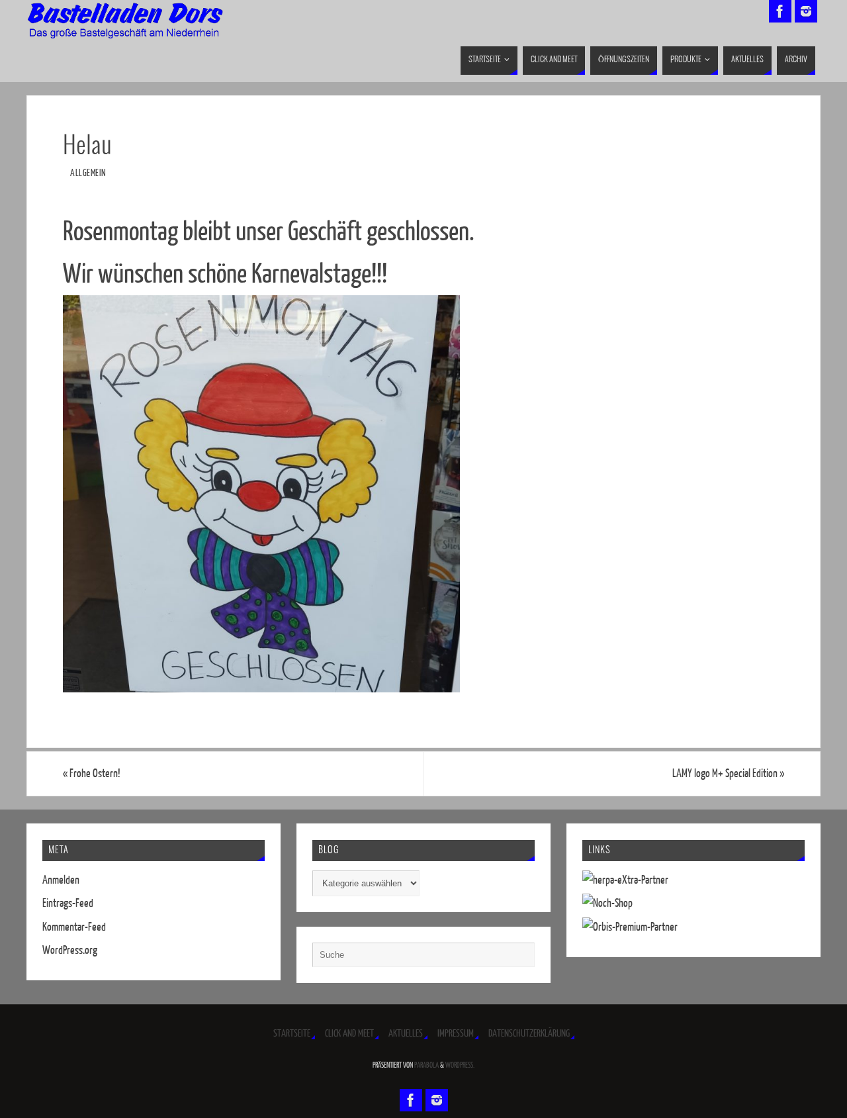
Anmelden (60, 880)
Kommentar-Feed (74, 927)
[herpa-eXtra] (625, 880)
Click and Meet (349, 1033)
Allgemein (88, 172)
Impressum (455, 1033)
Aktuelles (405, 1033)
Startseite (291, 1033)
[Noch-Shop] (607, 903)
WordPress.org (69, 950)
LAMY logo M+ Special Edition (728, 773)
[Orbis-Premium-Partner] (630, 927)
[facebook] (780, 11)
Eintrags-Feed (67, 903)
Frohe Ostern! (91, 773)
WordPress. (459, 1065)
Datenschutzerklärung (529, 1033)
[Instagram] (806, 11)
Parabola (426, 1065)
